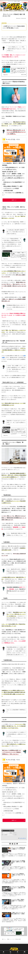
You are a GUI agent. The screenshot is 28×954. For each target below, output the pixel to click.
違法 (16, 834)
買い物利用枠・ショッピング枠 (8, 834)
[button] (25, 442)
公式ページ (14, 200)
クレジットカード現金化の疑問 (8, 830)
